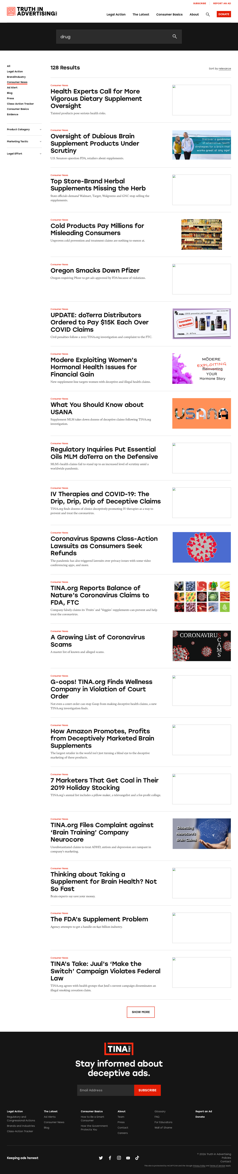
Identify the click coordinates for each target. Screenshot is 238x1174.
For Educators (163, 1122)
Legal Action (116, 14)
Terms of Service (217, 1166)
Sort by (213, 68)
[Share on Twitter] (101, 1158)
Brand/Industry (16, 77)
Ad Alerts (50, 1116)
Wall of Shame (163, 1127)
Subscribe (199, 3)
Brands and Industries (21, 1125)
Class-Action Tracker (20, 103)
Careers (123, 1133)
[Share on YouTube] (128, 1158)
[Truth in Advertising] (32, 11)
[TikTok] (137, 1158)
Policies (226, 1157)
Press (10, 98)
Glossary (160, 1111)
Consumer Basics (169, 14)
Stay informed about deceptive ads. (119, 1068)
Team (121, 1116)
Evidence (12, 114)
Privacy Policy (199, 1166)
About (194, 14)
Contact (123, 1127)
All (8, 66)
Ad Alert (12, 87)
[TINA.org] (118, 1048)
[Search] (207, 14)
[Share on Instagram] (119, 1158)
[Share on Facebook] (110, 1158)
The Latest (141, 14)
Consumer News (17, 82)
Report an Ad (222, 3)
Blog (9, 93)
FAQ (157, 1116)
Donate (200, 1116)
